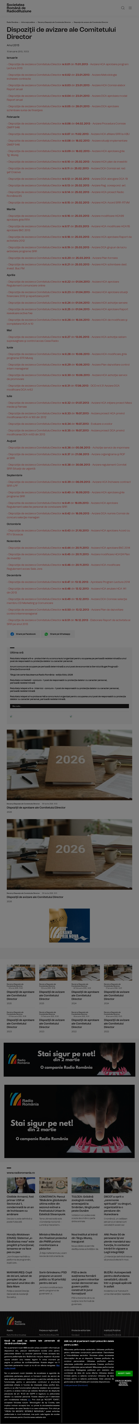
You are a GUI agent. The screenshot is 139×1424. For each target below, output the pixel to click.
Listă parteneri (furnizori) (76, 1385)
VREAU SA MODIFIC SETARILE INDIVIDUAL (123, 1383)
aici (29, 1400)
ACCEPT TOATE (124, 1373)
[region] (69, 1380)
